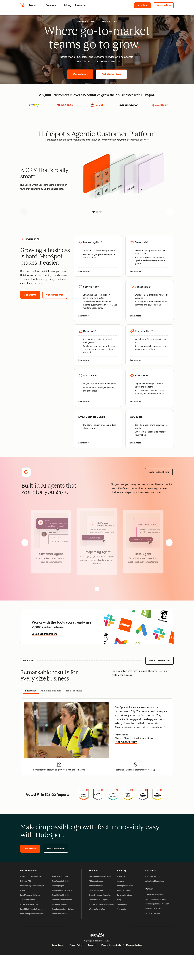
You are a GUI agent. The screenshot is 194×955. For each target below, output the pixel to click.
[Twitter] (97, 927)
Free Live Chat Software (62, 900)
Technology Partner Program (157, 904)
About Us (121, 876)
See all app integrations (44, 634)
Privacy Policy (76, 945)
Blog (119, 900)
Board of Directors (124, 890)
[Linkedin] (105, 927)
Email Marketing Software (31, 909)
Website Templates (97, 909)
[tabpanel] (97, 736)
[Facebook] (72, 927)
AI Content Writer (27, 900)
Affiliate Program (152, 913)
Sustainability (123, 904)
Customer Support (152, 876)
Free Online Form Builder (62, 890)
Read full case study (126, 742)
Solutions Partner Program (156, 899)
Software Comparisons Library (101, 904)
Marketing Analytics (60, 904)
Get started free (165, 5)
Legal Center (58, 945)
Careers (120, 881)
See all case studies (161, 660)
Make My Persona (96, 890)
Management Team (125, 886)
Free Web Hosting (59, 914)
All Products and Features (31, 876)
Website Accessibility (111, 945)
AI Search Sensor (96, 886)
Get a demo (144, 5)
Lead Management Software (32, 914)
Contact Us (121, 909)
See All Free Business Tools (100, 876)
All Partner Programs (154, 895)
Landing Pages (58, 886)
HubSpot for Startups (154, 909)
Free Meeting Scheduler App (32, 886)
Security (92, 945)
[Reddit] (113, 927)
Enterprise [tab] (30, 690)
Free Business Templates (99, 900)
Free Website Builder (60, 881)
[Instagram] (80, 927)
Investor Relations (124, 895)
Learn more (85, 271)
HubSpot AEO (26, 881)
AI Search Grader (96, 881)
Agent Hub (24, 890)
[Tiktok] (122, 927)
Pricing (67, 5)
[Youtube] (89, 927)
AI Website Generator (29, 904)
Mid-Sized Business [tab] (51, 690)
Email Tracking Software (30, 895)
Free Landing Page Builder (63, 909)
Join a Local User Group (154, 881)
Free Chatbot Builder (60, 895)
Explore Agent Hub (158, 472)
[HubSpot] (22, 5)
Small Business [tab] (74, 690)
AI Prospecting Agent (61, 876)
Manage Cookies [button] (134, 945)
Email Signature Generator (100, 895)
